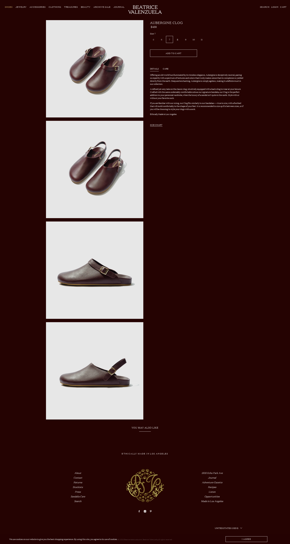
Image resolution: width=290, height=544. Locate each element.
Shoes (9, 6)
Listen (212, 491)
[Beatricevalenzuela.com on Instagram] (145, 511)
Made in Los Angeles (212, 501)
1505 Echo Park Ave (212, 473)
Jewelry (21, 6)
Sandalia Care (78, 496)
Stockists (78, 487)
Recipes (212, 487)
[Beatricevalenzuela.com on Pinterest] (151, 511)
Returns (78, 482)
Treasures (71, 6)
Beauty (85, 6)
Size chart (156, 124)
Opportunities (212, 496)
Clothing (55, 6)
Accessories (38, 6)
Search (77, 501)
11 (202, 39)
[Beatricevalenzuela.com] (145, 9)
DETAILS (154, 68)
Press (78, 491)
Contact (78, 477)
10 (194, 39)
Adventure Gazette (212, 482)
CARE (165, 68)
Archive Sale (102, 6)
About (77, 473)
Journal (119, 6)
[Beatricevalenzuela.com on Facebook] (139, 511)
